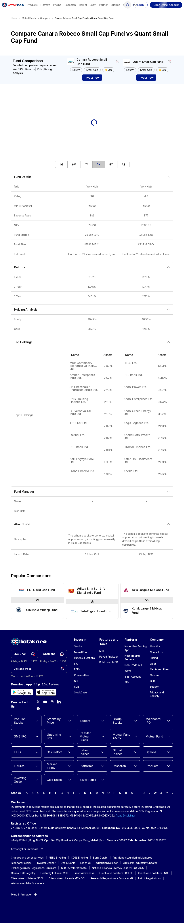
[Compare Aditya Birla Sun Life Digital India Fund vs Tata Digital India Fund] (92, 601)
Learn (93, 4)
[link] (24, 654)
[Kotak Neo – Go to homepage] (13, 5)
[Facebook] (38, 709)
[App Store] (46, 692)
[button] (166, 5)
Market (83, 4)
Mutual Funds (29, 18)
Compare (45, 18)
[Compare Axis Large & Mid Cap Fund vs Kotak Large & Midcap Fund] (147, 601)
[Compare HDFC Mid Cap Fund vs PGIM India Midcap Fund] (37, 601)
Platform (45, 4)
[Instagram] (52, 702)
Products (32, 4)
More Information (22, 894)
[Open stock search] (127, 5)
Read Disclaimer (125, 815)
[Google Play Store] (22, 692)
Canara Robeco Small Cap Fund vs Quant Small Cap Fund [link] (84, 18)
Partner (103, 4)
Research (70, 4)
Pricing (57, 4)
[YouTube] (45, 702)
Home (14, 18)
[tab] (61, 164)
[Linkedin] (59, 702)
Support (115, 4)
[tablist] (92, 164)
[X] (38, 702)
